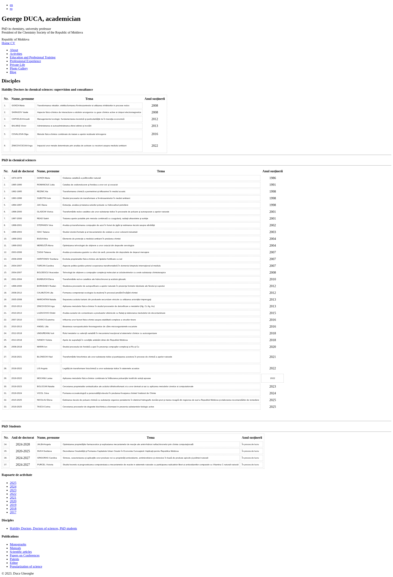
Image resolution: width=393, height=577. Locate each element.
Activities (16, 53)
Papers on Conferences (25, 555)
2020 (13, 501)
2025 (13, 483)
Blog (13, 72)
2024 (13, 486)
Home (6, 43)
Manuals (15, 548)
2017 (13, 512)
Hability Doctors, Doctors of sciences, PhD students (43, 528)
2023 (13, 490)
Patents (14, 559)
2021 (13, 497)
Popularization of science (26, 566)
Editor (14, 563)
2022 (13, 494)
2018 (13, 508)
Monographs (18, 544)
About (14, 50)
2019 (13, 505)
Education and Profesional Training (32, 57)
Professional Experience (25, 61)
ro (11, 8)
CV (12, 43)
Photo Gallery (19, 68)
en (11, 5)
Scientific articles (21, 551)
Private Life (17, 64)
